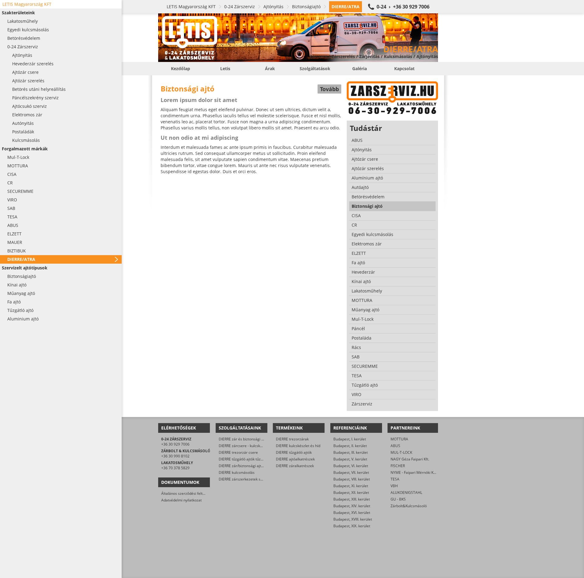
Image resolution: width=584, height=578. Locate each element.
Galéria (359, 68)
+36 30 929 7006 (175, 444)
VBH (394, 485)
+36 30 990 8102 (175, 456)
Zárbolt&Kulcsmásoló (409, 505)
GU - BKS (398, 499)
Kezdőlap (180, 68)
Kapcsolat (404, 68)
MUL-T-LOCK (401, 452)
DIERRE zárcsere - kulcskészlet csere (249, 445)
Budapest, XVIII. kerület (352, 519)
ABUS (395, 445)
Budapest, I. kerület (349, 439)
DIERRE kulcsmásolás (237, 472)
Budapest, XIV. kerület (351, 505)
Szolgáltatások (315, 68)
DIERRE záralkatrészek (295, 465)
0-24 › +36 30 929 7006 (403, 6)
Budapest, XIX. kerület (351, 525)
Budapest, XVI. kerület (351, 512)
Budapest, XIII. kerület (351, 499)
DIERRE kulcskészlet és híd (298, 445)
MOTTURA (399, 439)
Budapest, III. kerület (350, 452)
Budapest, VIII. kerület (351, 479)
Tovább (329, 89)
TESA (395, 479)
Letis (225, 68)
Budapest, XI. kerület (350, 485)
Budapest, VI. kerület (350, 465)
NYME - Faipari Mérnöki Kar (414, 472)
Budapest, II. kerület (350, 445)
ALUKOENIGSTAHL (406, 492)
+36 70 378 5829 (175, 467)
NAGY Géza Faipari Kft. (410, 459)
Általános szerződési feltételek (187, 493)
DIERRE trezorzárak (292, 439)
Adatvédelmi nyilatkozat (181, 500)
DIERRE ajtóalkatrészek (295, 459)
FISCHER (398, 465)
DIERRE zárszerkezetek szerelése (247, 479)
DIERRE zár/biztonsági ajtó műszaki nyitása (255, 465)
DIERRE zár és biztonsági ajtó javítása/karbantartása (263, 439)
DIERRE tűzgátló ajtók (294, 452)
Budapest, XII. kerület (351, 492)
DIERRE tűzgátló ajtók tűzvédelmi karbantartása (259, 459)
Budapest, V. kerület (350, 459)
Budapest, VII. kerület (351, 472)
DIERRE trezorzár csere (238, 452)
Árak (270, 68)
